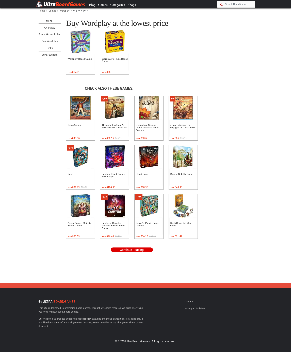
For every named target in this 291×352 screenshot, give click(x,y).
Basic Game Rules (49, 34)
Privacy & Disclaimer (195, 308)
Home (42, 10)
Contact (189, 301)
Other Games (49, 54)
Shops (132, 5)
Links (49, 48)
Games (103, 5)
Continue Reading (132, 250)
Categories (117, 5)
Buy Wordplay (49, 41)
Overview (49, 27)
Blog (92, 5)
